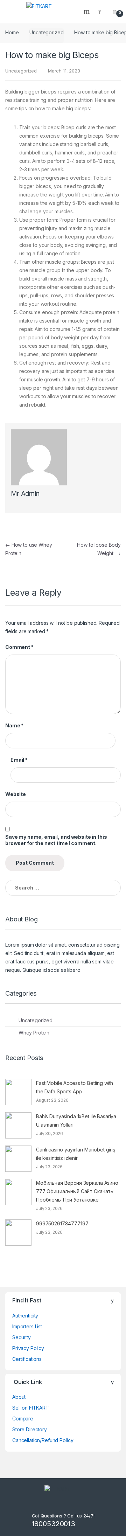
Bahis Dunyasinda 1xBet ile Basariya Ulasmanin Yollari (76, 1120)
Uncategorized (46, 32)
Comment (19, 647)
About (19, 1397)
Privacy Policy (28, 1348)
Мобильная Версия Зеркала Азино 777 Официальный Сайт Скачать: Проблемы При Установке (77, 1191)
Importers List (27, 1326)
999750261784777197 (62, 1223)
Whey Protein (34, 1033)
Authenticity (25, 1316)
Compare (22, 1418)
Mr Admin (25, 494)
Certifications (27, 1359)
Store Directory (29, 1429)
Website (15, 794)
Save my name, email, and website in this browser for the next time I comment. (56, 840)
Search (87, 11)
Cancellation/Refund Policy (42, 1440)
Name (14, 725)
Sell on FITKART (30, 1408)
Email (19, 760)
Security (21, 1337)
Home (12, 32)
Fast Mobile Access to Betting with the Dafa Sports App (74, 1087)
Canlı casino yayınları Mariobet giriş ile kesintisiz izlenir (75, 1154)
